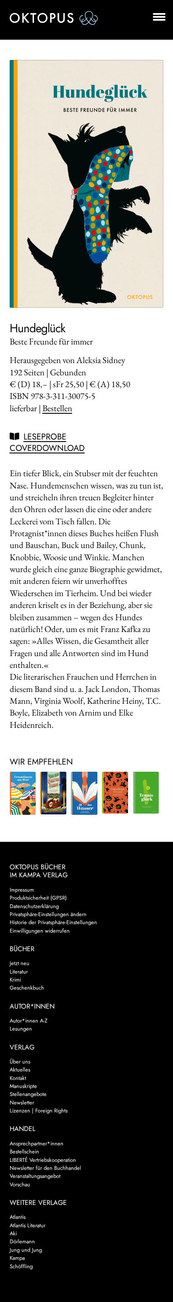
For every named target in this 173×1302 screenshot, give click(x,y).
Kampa (17, 1258)
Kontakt (18, 1078)
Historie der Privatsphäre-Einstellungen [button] (53, 922)
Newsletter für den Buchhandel (45, 1168)
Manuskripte (23, 1086)
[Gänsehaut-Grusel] (115, 793)
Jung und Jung (26, 1250)
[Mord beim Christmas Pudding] (53, 793)
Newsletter (22, 1103)
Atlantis (18, 1217)
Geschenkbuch (27, 988)
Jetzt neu (19, 963)
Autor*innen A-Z (28, 1021)
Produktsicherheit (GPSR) (38, 898)
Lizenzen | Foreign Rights (39, 1111)
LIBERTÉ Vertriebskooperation (43, 1160)
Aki (13, 1233)
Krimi (15, 980)
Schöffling (21, 1266)
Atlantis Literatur (27, 1225)
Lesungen (21, 1029)
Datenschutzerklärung (34, 906)
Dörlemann (22, 1241)
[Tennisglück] (146, 793)
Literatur (19, 972)
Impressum (22, 890)
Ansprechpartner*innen (36, 1143)
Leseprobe (45, 436)
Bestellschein (24, 1151)
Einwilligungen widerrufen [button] (40, 931)
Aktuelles (20, 1070)
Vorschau (20, 1184)
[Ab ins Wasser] (84, 793)
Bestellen (57, 408)
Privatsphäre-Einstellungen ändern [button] (48, 914)
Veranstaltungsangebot (35, 1176)
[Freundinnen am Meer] (23, 793)
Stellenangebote (28, 1094)
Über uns (20, 1062)
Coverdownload (47, 448)
